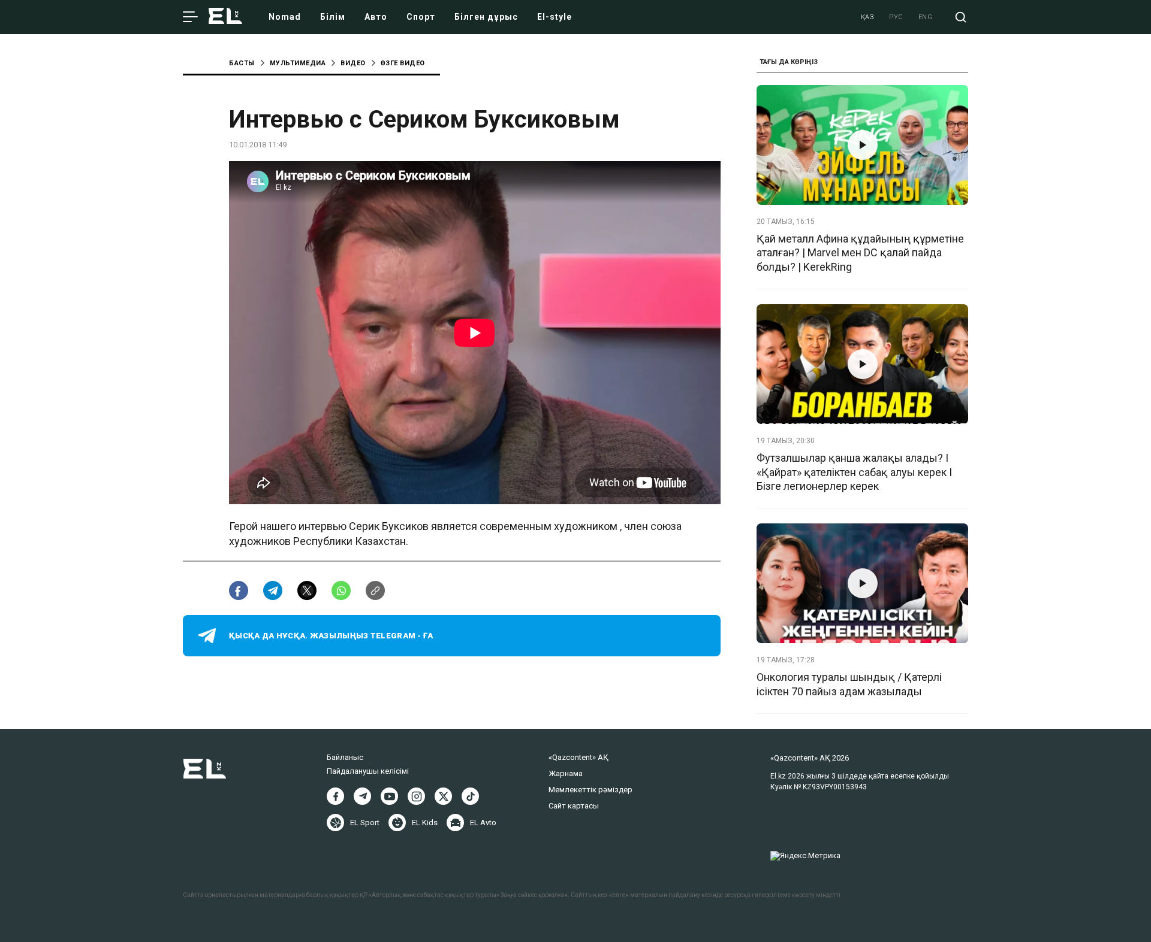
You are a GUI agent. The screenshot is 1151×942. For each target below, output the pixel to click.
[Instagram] (416, 796)
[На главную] (225, 17)
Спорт (420, 17)
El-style (554, 17)
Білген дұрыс (486, 17)
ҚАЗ (868, 17)
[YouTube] (389, 796)
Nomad (285, 17)
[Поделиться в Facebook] (238, 590)
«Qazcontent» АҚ (578, 757)
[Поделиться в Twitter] (307, 590)
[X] (443, 796)
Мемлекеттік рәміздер (590, 789)
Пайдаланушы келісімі (368, 771)
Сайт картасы (574, 805)
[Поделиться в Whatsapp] (341, 590)
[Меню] (190, 17)
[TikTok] (470, 796)
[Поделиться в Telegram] (272, 590)
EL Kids (425, 822)
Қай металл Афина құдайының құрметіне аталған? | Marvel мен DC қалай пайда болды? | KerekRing (860, 252)
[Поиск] (960, 17)
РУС (896, 17)
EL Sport (364, 822)
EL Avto (483, 822)
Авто (375, 17)
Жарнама (566, 773)
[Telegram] (362, 796)
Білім (332, 17)
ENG (925, 17)
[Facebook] (335, 796)
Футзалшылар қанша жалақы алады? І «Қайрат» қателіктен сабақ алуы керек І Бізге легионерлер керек (854, 472)
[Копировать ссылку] (375, 590)
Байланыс (345, 757)
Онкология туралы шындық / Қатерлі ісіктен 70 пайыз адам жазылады (849, 684)
